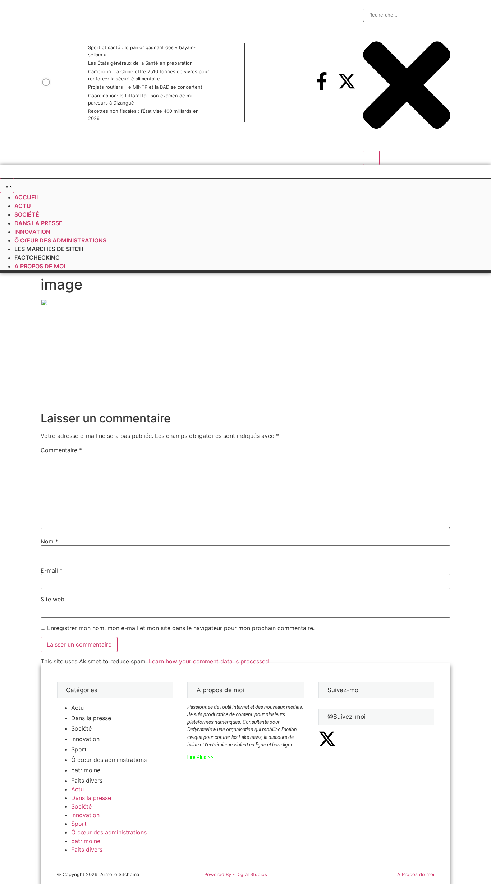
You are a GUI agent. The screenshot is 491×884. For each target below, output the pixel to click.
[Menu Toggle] (7, 185)
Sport (79, 749)
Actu (77, 707)
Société (81, 728)
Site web (52, 599)
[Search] (371, 158)
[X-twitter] (347, 81)
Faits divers (86, 780)
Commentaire (61, 450)
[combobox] (406, 15)
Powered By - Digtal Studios (235, 874)
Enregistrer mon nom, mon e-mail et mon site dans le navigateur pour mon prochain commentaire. (181, 628)
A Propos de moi (415, 874)
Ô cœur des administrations (109, 759)
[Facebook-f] (322, 81)
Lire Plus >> (200, 757)
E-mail (52, 570)
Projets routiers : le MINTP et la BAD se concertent (145, 87)
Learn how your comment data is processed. (209, 661)
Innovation (85, 738)
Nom (49, 541)
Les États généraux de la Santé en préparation (140, 63)
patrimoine (85, 770)
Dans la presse (91, 718)
